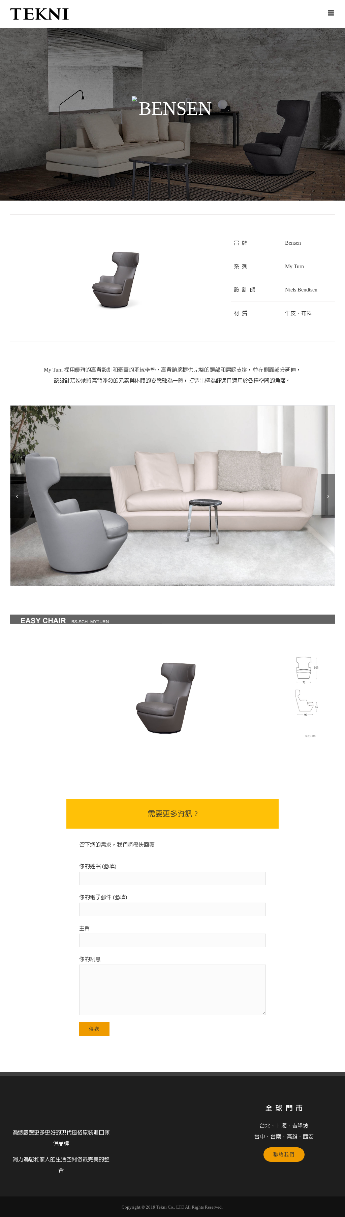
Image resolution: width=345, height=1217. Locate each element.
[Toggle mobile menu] (331, 12)
